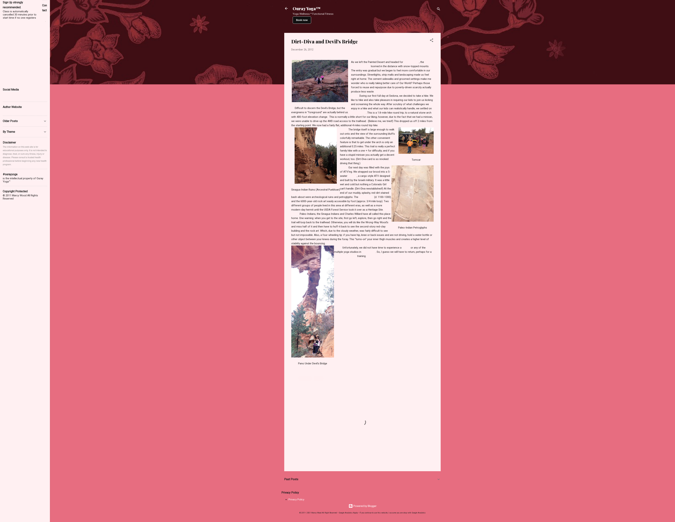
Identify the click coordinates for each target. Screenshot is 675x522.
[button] (431, 41)
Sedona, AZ (368, 251)
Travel (318, 378)
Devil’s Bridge (358, 112)
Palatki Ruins (366, 197)
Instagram (9, 97)
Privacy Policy (296, 499)
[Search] (438, 9)
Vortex (406, 247)
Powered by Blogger (365, 506)
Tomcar (352, 176)
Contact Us (44, 17)
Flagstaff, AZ (411, 62)
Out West (305, 378)
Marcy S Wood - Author (17, 111)
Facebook (9, 93)
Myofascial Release (345, 256)
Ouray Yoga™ (306, 8)
